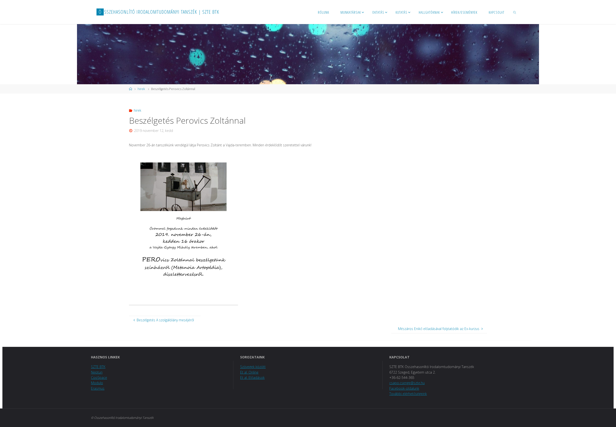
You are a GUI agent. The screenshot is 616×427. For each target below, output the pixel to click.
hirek (141, 89)
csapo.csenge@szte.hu (407, 383)
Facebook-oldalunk (404, 388)
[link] (514, 12)
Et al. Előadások (252, 377)
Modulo (97, 383)
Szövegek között (253, 366)
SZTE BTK (98, 366)
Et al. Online (249, 372)
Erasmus (97, 388)
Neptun (97, 372)
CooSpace (99, 377)
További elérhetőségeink (408, 393)
